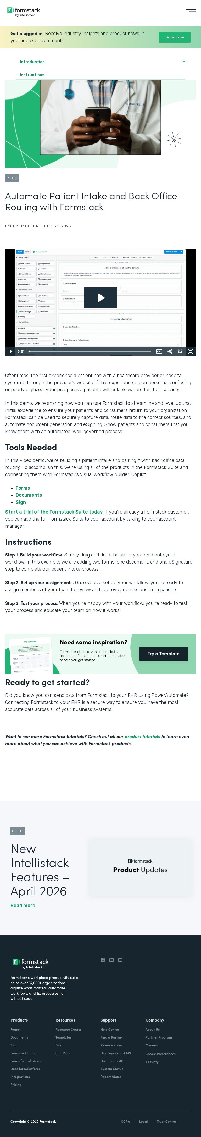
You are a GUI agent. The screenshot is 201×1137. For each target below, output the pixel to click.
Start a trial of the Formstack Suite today (54, 512)
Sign (21, 502)
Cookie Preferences (161, 1053)
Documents (29, 495)
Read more (22, 905)
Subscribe (175, 37)
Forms (23, 488)
